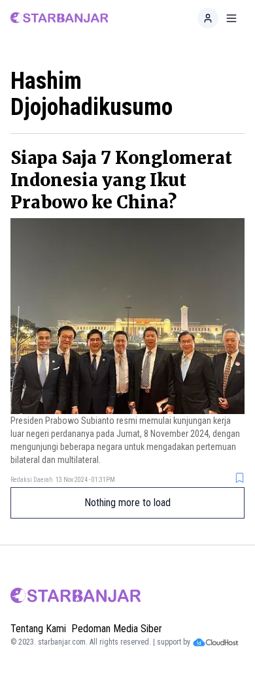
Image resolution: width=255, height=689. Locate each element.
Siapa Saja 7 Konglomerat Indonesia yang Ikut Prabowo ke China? (121, 180)
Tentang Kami (38, 628)
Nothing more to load (127, 502)
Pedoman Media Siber (116, 628)
